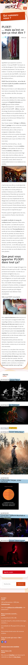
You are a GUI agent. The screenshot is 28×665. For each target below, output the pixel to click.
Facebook (2, 642)
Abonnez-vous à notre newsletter (10, 646)
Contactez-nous (5, 604)
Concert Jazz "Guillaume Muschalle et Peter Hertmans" (12, 516)
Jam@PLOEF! (13, 428)
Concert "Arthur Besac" (16, 432)
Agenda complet (8, 572)
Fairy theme (17, 657)
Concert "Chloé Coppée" (17, 540)
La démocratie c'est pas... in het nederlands (10, 481)
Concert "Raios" (14, 380)
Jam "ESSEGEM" (14, 405)
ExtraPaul (11, 655)
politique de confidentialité (14, 607)
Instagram (5, 642)
